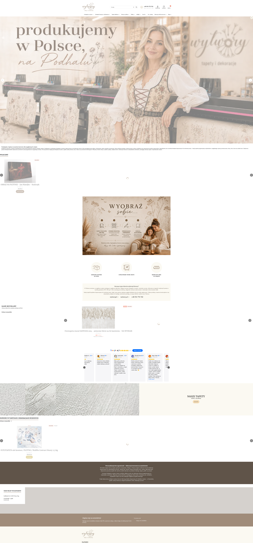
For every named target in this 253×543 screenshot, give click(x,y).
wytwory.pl (124, 297)
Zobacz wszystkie (7, 312)
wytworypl (113, 297)
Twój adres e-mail (137, 518)
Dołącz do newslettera (141, 520)
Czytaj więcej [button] (89, 379)
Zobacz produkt (20, 191)
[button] (136, 7)
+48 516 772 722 (148, 6)
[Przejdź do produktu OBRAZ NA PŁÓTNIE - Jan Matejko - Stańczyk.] (20, 171)
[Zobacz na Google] (87, 356)
